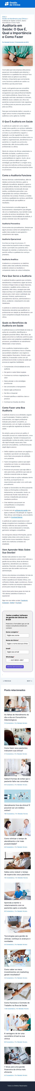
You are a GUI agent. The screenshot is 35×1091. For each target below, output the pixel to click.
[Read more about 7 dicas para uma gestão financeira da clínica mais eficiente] (17, 1055)
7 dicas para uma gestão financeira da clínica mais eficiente (15, 1069)
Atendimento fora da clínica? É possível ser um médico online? (17, 807)
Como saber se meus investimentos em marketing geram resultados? (16, 972)
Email (8, 648)
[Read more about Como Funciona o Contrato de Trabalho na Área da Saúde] (17, 991)
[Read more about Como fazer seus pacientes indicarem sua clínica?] (17, 736)
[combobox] (9, 660)
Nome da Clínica (12, 640)
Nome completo (12, 632)
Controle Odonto (16, 517)
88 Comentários (9, 1042)
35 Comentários (9, 944)
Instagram (5, 603)
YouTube (18, 603)
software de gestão (21, 510)
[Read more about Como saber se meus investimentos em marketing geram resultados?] (17, 958)
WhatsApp (10, 657)
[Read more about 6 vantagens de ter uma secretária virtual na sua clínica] (17, 1022)
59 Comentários (9, 784)
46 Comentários (9, 847)
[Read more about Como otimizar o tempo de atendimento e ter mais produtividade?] (17, 827)
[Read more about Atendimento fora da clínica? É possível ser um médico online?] (17, 796)
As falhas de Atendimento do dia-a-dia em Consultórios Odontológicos (16, 717)
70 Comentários (9, 723)
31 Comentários (9, 754)
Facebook (24, 600)
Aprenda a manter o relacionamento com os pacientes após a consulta (15, 905)
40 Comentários (9, 978)
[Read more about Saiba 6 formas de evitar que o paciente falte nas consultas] (17, 767)
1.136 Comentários (9, 1008)
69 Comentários (9, 911)
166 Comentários (9, 813)
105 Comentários (9, 878)
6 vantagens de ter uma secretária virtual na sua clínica (14, 1036)
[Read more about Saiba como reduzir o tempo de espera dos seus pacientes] (17, 860)
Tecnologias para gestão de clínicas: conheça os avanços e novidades (17, 938)
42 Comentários (9, 1075)
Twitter (12, 603)
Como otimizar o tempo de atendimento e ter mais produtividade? (15, 841)
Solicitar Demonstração (15, 667)
